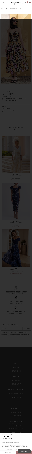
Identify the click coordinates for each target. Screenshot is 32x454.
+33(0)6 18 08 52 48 (16, 397)
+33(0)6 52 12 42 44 (16, 371)
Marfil (16, 272)
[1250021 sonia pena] (16, 49)
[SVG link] (16, 3)
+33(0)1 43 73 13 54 (16, 370)
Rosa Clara (16, 225)
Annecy (19, 273)
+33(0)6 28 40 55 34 (16, 384)
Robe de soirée (13, 8)
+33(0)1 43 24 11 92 (16, 396)
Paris (19, 179)
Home (2, 8)
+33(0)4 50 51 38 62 (16, 383)
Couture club (16, 178)
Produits (6, 8)
